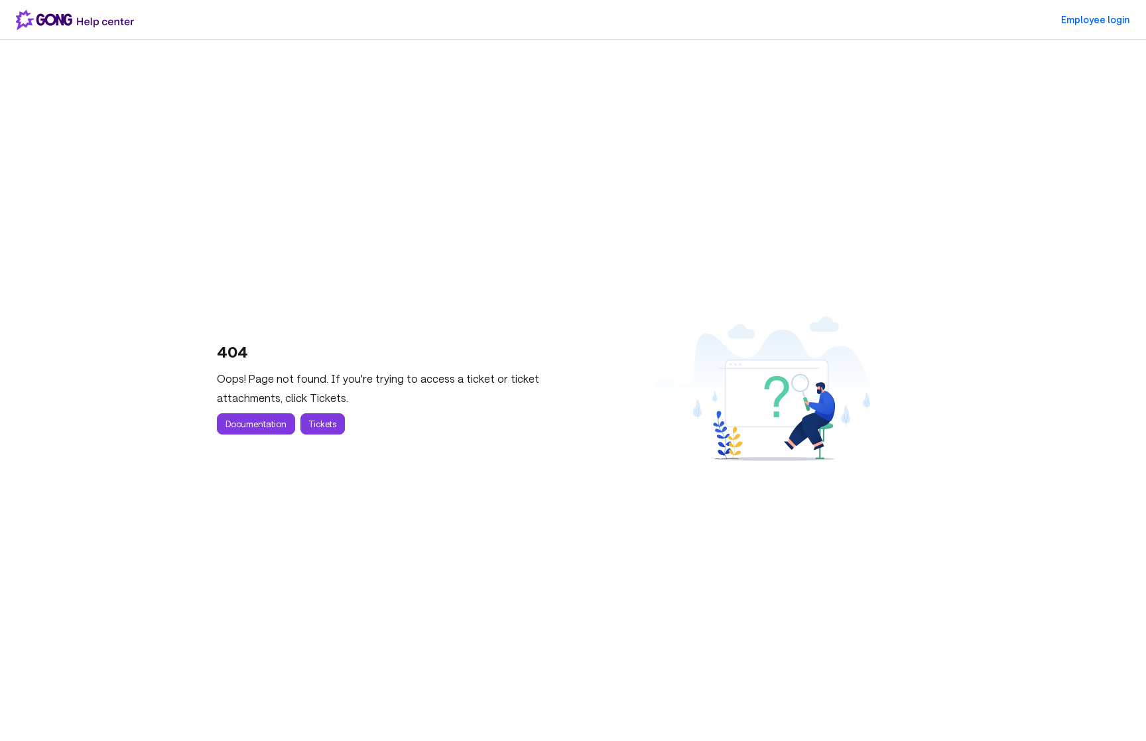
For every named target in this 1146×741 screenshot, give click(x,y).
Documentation (255, 424)
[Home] (77, 20)
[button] (1116, 708)
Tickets (322, 424)
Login (1095, 20)
